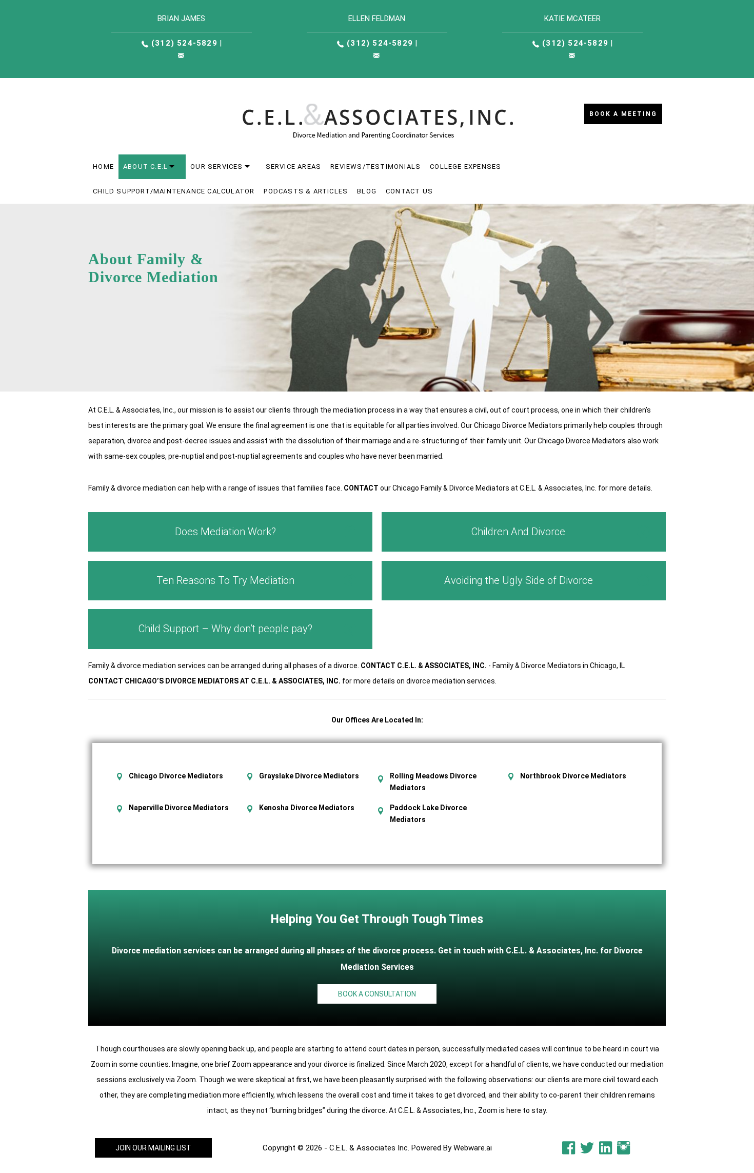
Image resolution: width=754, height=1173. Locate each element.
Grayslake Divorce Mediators (309, 776)
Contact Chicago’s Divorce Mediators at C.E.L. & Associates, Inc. (214, 681)
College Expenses (465, 166)
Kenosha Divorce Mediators (306, 808)
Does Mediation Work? (225, 531)
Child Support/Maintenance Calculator (173, 191)
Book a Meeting (623, 114)
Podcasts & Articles (306, 191)
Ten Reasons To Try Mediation (225, 580)
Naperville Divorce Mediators (179, 808)
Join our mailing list (153, 1148)
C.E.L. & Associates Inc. (369, 1147)
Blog (366, 191)
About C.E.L (145, 166)
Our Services (216, 166)
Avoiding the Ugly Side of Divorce (518, 580)
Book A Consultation (377, 994)
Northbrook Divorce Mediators (573, 776)
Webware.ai (472, 1147)
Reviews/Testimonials (375, 166)
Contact (361, 488)
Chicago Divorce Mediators (176, 776)
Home (103, 166)
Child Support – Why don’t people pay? (225, 628)
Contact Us (409, 191)
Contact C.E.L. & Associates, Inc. (424, 665)
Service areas (294, 166)
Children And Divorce (518, 531)
